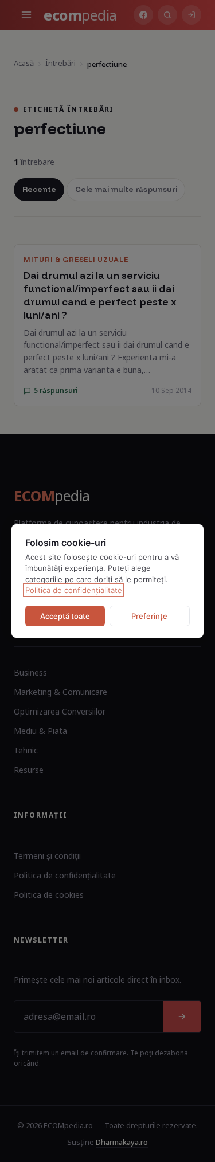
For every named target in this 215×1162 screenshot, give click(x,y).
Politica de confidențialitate (73, 590)
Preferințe (149, 616)
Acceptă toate (65, 616)
